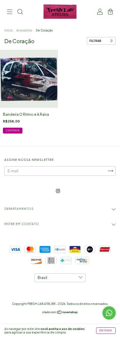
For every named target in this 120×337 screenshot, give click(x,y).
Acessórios (24, 30)
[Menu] (10, 12)
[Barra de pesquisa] (20, 12)
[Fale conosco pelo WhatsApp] (109, 313)
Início (8, 30)
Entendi (105, 330)
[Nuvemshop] (60, 313)
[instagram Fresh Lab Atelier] (58, 191)
